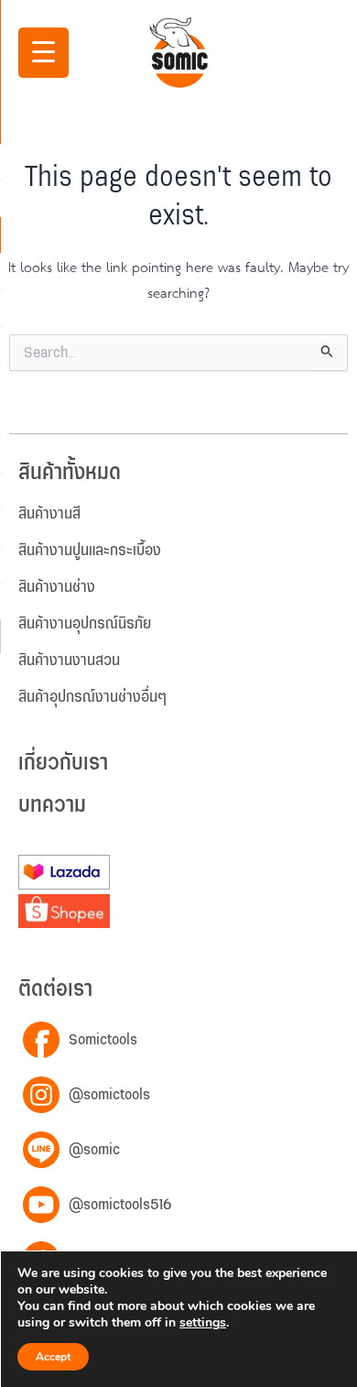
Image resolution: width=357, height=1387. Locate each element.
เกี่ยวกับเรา (63, 763)
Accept (53, 1356)
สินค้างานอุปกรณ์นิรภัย (84, 624)
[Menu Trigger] (43, 52)
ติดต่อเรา (55, 990)
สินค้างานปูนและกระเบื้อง (89, 550)
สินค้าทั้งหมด (69, 473)
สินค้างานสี (49, 514)
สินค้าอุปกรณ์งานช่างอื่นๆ (92, 697)
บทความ (52, 806)
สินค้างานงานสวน (69, 660)
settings (202, 1323)
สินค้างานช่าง (56, 587)
